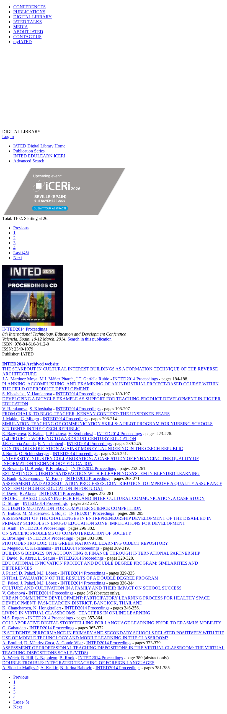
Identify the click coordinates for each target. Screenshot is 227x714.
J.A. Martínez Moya (19, 379)
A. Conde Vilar (69, 642)
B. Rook (67, 657)
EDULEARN (40, 156)
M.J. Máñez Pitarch (57, 379)
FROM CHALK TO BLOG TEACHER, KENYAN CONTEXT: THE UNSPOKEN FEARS (86, 413)
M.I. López (47, 573)
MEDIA (20, 26)
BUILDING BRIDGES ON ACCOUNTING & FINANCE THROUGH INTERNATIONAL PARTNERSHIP (101, 553)
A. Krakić (49, 667)
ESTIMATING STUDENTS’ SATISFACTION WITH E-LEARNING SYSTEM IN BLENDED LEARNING (101, 473)
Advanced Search (28, 161)
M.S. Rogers (13, 618)
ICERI (59, 156)
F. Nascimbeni (50, 443)
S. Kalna (35, 433)
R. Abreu (28, 493)
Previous (21, 227)
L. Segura (46, 558)
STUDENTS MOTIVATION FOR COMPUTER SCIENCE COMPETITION (71, 508)
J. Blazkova (56, 433)
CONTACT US (27, 36)
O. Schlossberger (34, 453)
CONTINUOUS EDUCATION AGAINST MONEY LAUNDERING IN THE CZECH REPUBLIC (92, 448)
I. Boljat (58, 513)
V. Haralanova (39, 393)
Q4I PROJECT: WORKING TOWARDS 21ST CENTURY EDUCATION (69, 438)
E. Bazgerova (14, 433)
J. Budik (9, 453)
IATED (27, 21)
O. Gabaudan (14, 627)
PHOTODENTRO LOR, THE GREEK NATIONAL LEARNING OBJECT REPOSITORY (85, 543)
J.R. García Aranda (19, 443)
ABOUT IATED (28, 31)
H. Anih (9, 528)
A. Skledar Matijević (20, 667)
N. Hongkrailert (47, 608)
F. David (9, 493)
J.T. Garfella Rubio (92, 379)
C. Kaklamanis (38, 548)
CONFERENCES (29, 6)
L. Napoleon (46, 657)
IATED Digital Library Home (39, 146)
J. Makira (10, 418)
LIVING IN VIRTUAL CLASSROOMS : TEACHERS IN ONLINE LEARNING (76, 613)
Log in (8, 136)
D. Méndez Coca (39, 642)
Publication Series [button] (29, 151)
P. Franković (57, 468)
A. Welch (10, 657)
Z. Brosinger (13, 538)
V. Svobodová (80, 433)
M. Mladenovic (35, 513)
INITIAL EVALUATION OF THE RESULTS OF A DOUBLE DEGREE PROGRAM (80, 578)
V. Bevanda (12, 468)
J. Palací (9, 573)
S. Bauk (9, 478)
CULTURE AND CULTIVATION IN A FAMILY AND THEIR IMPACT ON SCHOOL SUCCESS (92, 588)
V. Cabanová (13, 593)
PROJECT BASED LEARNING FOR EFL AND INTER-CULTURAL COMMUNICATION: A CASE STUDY (103, 498)
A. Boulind (12, 642)
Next (17, 257)
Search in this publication (90, 339)
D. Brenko (34, 468)
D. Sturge (10, 503)
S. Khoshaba (13, 393)
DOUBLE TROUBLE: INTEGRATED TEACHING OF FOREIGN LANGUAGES (78, 662)
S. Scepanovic (31, 478)
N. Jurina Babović (76, 667)
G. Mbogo (30, 418)
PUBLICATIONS (29, 11)
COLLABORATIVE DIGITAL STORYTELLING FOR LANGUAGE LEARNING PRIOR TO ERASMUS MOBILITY (111, 622)
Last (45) (21, 252)
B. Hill (27, 657)
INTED (20, 156)
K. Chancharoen (16, 608)
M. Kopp (54, 478)
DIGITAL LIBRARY (32, 16)
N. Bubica (11, 513)
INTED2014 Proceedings (24, 329)
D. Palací (27, 573)
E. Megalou (12, 548)
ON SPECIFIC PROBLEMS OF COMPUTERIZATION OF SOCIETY (66, 533)
